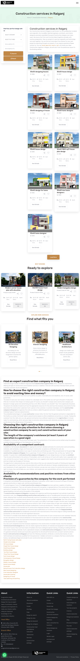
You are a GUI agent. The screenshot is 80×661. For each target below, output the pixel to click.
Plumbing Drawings (25, 64)
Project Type (22, 43)
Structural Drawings (52, 59)
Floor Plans (23, 59)
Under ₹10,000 (24, 77)
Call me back (53, 88)
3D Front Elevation (36, 59)
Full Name (21, 18)
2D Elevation (24, 62)
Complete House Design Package (44, 64)
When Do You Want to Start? (27, 68)
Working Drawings (37, 62)
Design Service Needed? (26, 57)
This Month (33, 71)
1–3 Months (44, 71)
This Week (23, 71)
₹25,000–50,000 (51, 77)
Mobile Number (23, 26)
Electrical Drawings (51, 62)
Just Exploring (55, 71)
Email (20, 35)
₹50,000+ (23, 79)
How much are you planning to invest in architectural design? (36, 74)
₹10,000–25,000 (37, 77)
